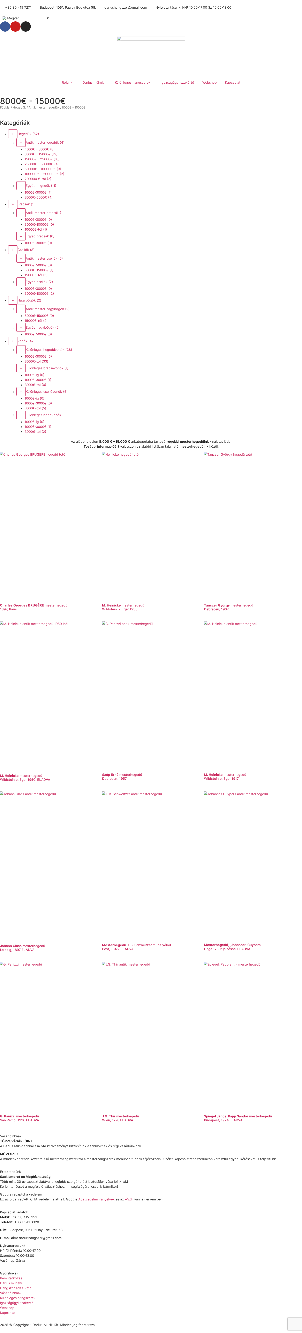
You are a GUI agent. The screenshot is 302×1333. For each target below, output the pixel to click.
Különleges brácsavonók (47, 368)
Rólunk (67, 82)
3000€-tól (36, 361)
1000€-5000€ (38, 265)
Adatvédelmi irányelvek (96, 1199)
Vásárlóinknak (11, 1293)
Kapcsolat (232, 82)
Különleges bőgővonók (46, 415)
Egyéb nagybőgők (43, 327)
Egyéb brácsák (40, 236)
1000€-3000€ (38, 192)
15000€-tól (36, 275)
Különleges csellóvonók (47, 391)
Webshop (209, 82)
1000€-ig (34, 375)
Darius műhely (94, 82)
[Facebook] (5, 26)
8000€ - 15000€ (41, 154)
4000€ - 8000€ (40, 149)
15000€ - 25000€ (42, 159)
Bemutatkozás (11, 1278)
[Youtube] (15, 26)
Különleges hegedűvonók (49, 350)
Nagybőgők (29, 300)
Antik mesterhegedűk (44, 107)
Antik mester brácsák (45, 213)
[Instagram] (26, 26)
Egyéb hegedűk (41, 186)
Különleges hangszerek (132, 82)
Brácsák (26, 204)
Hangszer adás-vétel (16, 1288)
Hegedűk (19, 107)
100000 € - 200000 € (44, 174)
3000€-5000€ (39, 197)
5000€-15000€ (39, 270)
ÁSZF (129, 1199)
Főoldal (5, 107)
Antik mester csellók (44, 258)
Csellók (26, 250)
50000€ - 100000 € (43, 169)
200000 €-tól (38, 179)
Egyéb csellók (39, 282)
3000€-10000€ (39, 224)
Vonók (26, 341)
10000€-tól (36, 229)
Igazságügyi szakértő (177, 82)
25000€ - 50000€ (42, 164)
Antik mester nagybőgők (48, 309)
